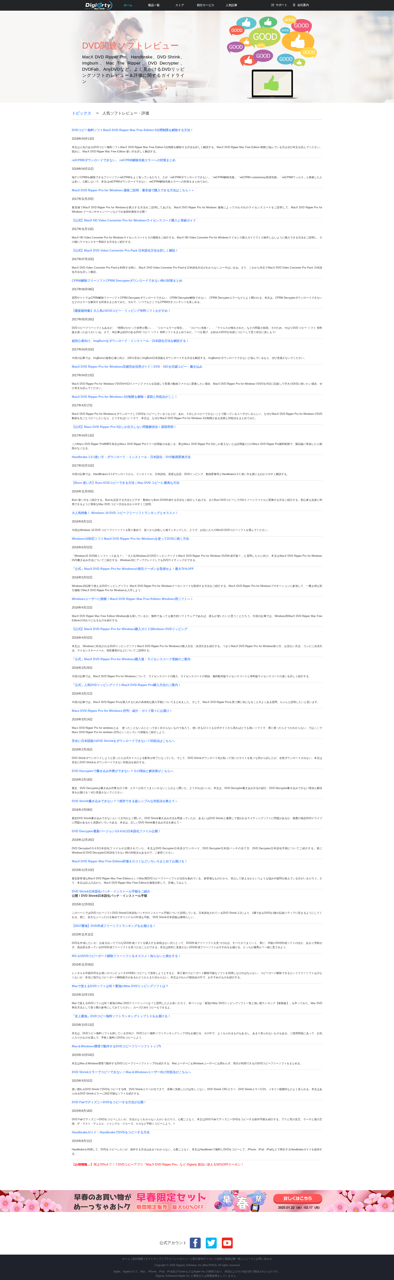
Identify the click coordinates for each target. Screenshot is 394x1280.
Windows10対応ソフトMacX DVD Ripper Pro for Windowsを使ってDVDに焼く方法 (130, 538)
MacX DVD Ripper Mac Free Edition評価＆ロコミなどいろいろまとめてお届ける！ (129, 861)
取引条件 (197, 1258)
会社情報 (137, 1258)
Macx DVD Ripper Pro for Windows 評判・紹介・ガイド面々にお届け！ (122, 710)
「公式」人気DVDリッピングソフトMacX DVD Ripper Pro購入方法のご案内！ (126, 685)
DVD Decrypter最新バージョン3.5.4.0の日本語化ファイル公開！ (116, 831)
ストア (179, 5)
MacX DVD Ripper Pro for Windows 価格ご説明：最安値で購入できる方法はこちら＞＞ (133, 190)
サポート (281, 5)
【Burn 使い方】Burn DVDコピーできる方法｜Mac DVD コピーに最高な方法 (125, 482)
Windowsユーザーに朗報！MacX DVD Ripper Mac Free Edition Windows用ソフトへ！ (132, 599)
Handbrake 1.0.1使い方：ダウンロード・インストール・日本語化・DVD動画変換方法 (131, 457)
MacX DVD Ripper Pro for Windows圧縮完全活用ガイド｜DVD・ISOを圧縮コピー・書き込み (137, 366)
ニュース (248, 1258)
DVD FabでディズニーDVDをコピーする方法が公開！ (109, 1102)
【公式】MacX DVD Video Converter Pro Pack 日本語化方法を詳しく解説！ (125, 250)
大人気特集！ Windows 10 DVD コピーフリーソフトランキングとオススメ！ (125, 513)
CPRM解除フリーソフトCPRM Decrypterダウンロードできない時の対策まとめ (127, 280)
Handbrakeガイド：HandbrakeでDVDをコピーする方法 (111, 1132)
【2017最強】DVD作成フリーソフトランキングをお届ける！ (114, 925)
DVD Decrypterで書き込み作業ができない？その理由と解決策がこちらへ (122, 771)
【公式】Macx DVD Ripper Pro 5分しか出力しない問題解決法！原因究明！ (124, 427)
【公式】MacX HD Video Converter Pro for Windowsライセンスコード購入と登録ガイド (134, 220)
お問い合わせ (264, 1258)
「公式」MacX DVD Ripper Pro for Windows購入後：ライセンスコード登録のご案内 (131, 659)
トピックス (81, 113)
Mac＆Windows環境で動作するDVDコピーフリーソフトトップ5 (116, 1046)
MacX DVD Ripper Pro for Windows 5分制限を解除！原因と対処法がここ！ (125, 396)
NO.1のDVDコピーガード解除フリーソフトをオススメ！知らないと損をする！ (126, 956)
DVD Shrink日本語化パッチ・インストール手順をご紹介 (111, 891)
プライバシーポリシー (177, 1258)
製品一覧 (154, 5)
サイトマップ (153, 1258)
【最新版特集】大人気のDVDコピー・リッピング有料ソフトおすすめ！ (121, 310)
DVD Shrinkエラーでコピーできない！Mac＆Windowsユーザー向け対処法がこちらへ (131, 1072)
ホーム (128, 5)
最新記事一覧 (233, 1258)
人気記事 (231, 5)
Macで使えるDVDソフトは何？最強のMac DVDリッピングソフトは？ (120, 986)
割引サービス (205, 5)
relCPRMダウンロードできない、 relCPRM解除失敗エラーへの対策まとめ (123, 160)
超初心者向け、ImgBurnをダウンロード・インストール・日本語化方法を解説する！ (130, 340)
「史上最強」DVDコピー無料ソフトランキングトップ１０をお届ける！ (121, 1016)
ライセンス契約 (213, 1258)
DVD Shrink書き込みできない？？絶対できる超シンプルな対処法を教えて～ (125, 801)
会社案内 (303, 5)
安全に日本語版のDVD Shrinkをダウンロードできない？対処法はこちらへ (123, 741)
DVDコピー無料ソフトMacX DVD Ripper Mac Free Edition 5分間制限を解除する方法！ (132, 130)
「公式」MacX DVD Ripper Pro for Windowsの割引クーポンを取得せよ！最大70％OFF (133, 568)
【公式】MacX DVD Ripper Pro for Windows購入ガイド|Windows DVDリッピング (129, 629)
